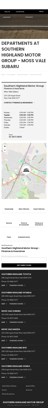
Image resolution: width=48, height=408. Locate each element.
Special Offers (30, 386)
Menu (41, 11)
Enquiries (29, 390)
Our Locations (11, 74)
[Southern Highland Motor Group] (8, 6)
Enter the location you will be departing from (14, 256)
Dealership (9, 209)
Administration (24, 237)
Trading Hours (16, 285)
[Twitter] (3, 74)
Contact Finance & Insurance (18, 103)
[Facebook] (1, 74)
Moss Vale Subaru (22, 74)
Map (3, 285)
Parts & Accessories (24, 224)
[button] (26, 170)
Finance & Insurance (36, 74)
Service (9, 223)
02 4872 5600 (15, 137)
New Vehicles (24, 209)
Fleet (9, 237)
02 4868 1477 (12, 281)
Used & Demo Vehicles (9, 386)
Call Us (7, 11)
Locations (20, 11)
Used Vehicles (39, 209)
